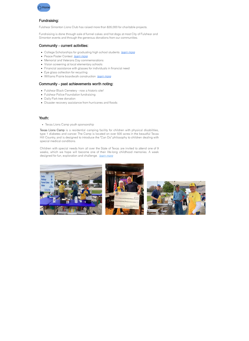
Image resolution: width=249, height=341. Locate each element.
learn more (81, 56)
